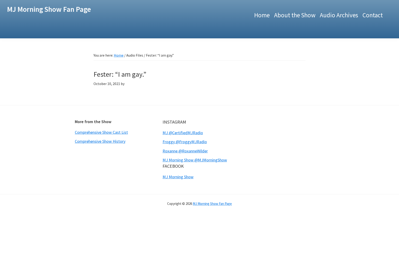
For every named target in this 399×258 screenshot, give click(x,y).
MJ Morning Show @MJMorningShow (195, 160)
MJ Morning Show (178, 176)
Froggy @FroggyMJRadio (185, 141)
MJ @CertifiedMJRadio (183, 132)
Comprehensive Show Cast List (101, 132)
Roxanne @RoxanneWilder (185, 151)
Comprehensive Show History (100, 141)
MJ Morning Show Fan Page (49, 9)
